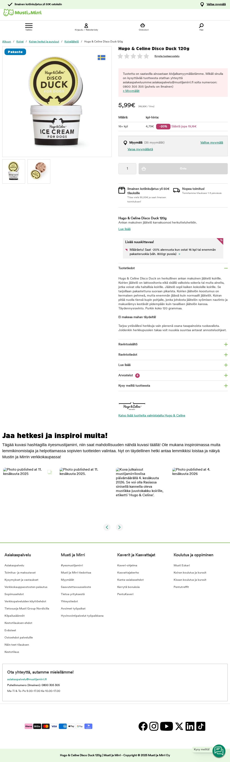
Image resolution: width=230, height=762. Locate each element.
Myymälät (67, 579)
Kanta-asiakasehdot (130, 579)
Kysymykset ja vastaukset (21, 579)
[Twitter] (179, 726)
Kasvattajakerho (128, 572)
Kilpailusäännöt (14, 615)
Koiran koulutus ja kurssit (190, 572)
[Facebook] (142, 726)
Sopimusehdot (14, 594)
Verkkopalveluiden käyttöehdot (25, 601)
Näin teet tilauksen (16, 644)
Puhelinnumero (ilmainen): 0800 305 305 (33, 685)
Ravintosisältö (127, 344)
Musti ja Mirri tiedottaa (76, 572)
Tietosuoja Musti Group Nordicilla (26, 608)
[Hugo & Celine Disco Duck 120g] (13, 170)
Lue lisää (124, 229)
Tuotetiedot (126, 268)
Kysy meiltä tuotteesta (134, 386)
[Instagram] (153, 726)
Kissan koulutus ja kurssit (190, 579)
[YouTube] (166, 726)
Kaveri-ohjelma (127, 565)
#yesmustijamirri (72, 565)
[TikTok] (200, 726)
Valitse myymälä (216, 4)
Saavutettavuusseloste (76, 587)
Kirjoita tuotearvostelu (167, 56)
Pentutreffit (181, 587)
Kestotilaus (11, 652)
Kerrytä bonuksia (128, 587)
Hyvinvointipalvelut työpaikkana (82, 615)
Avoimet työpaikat (73, 608)
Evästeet (10, 630)
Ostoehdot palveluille (18, 637)
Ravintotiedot (127, 355)
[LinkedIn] (189, 726)
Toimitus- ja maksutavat (20, 572)
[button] (28, 493)
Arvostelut (128, 375)
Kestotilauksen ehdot (18, 623)
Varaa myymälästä (140, 149)
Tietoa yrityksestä (73, 594)
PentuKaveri (125, 594)
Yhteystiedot (69, 601)
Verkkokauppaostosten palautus (25, 587)
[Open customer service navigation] (219, 751)
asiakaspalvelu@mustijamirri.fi (27, 679)
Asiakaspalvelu (14, 565)
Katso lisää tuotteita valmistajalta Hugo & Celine (151, 415)
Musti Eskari (182, 565)
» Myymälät (131, 91)
